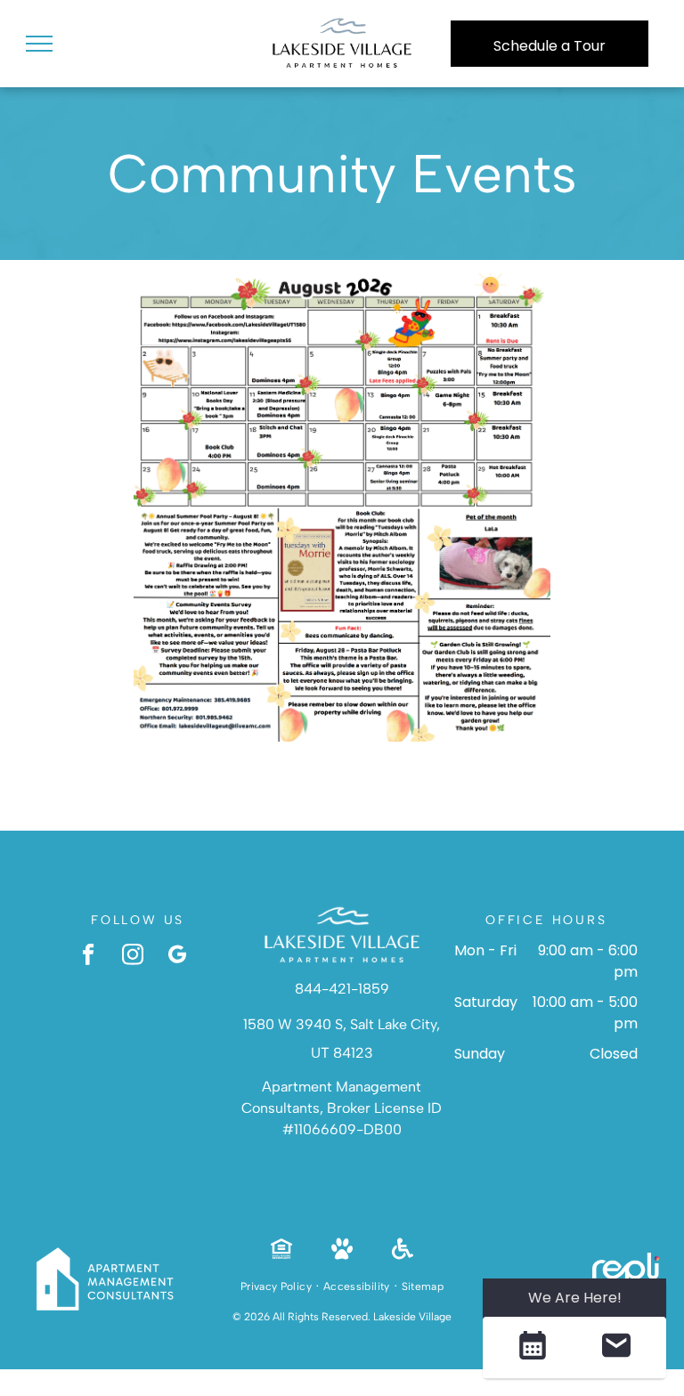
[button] (532, 1347)
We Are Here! (575, 1297)
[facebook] (88, 956)
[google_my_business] (177, 956)
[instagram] (133, 956)
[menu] (39, 43)
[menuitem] (277, 1286)
